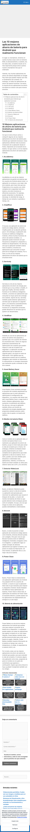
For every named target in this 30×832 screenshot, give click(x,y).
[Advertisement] (15, 21)
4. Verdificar (10, 108)
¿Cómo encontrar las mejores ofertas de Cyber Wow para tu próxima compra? (12, 808)
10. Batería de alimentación (15, 120)
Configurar (15, 828)
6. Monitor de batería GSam (14, 112)
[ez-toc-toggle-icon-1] (24, 94)
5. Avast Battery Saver (13, 110)
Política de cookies (22, 817)
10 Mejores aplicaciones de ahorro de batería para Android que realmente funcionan (14, 99)
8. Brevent (10, 116)
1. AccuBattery (11, 103)
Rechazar (15, 824)
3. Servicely (10, 106)
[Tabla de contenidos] (25, 94)
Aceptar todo (15, 821)
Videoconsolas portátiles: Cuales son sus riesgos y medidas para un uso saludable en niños (14, 794)
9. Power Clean (11, 118)
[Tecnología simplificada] (5, 2)
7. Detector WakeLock (13, 114)
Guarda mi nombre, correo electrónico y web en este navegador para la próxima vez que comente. (16, 756)
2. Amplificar (10, 104)
